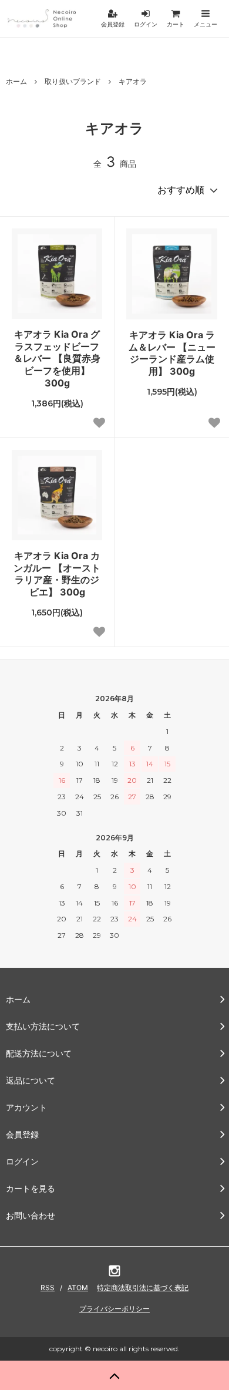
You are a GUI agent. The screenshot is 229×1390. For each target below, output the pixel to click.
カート (175, 24)
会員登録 (112, 24)
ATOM (78, 1287)
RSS (48, 1287)
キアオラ (133, 81)
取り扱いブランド (73, 81)
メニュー (205, 24)
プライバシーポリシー (114, 1308)
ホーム (16, 81)
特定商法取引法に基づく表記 (142, 1287)
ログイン (145, 24)
